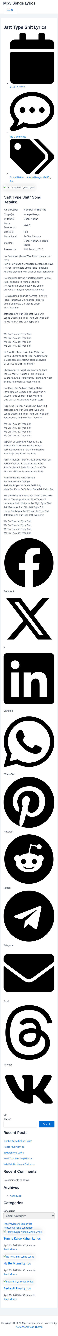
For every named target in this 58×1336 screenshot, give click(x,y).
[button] (29, 565)
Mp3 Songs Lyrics (19, 3)
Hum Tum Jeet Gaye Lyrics (18, 1158)
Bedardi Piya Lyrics (14, 1152)
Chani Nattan (17, 177)
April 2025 (15, 1195)
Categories (9, 1210)
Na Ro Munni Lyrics (14, 1146)
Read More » (10, 1249)
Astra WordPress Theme (29, 1326)
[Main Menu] (10, 10)
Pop (12, 181)
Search (7, 1119)
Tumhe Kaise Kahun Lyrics (18, 1141)
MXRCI (46, 177)
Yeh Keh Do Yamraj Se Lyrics (19, 1164)
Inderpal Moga (34, 177)
